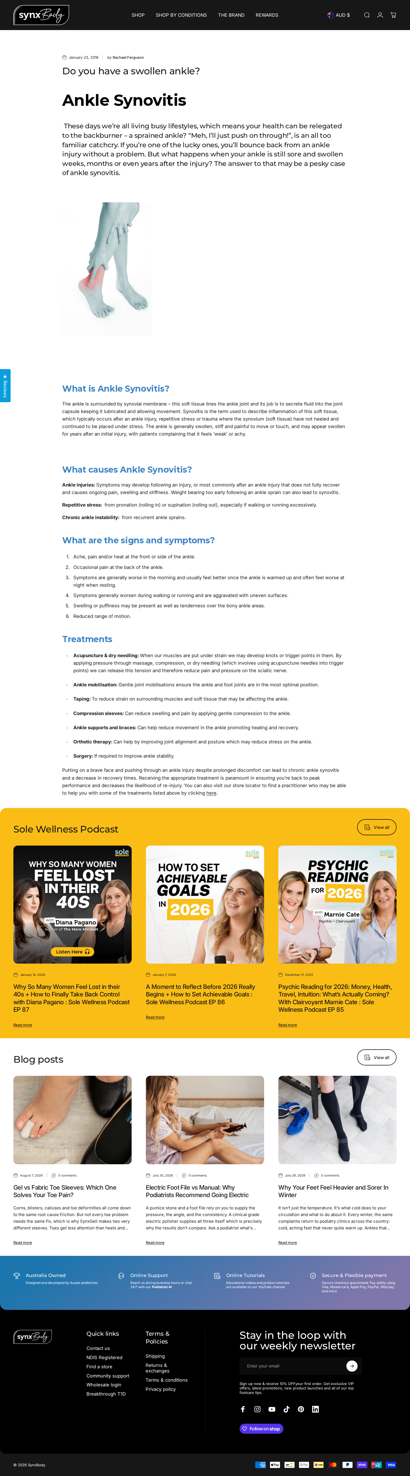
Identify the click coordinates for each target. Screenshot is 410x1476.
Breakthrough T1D (106, 1394)
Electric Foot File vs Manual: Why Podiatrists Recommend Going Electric (197, 1191)
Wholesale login (103, 1384)
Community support (107, 1376)
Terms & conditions (167, 1380)
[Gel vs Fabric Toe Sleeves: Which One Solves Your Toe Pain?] (72, 1120)
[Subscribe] (352, 1366)
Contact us (98, 1348)
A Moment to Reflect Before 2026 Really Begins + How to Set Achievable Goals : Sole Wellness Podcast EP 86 (200, 994)
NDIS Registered (104, 1357)
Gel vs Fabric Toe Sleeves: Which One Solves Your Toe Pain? (64, 1191)
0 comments (67, 1175)
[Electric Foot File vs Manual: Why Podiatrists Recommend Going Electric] (205, 1120)
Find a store (99, 1366)
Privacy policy (161, 1389)
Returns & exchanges (158, 1368)
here (211, 793)
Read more (22, 1025)
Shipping (155, 1356)
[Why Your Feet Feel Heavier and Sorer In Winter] (337, 1120)
